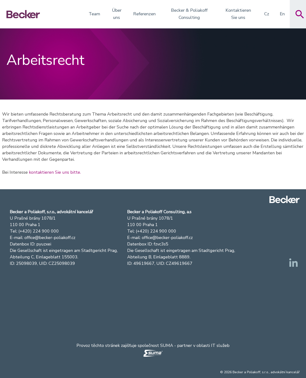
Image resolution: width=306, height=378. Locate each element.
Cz (266, 14)
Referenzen (144, 14)
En (282, 14)
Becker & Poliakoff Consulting (189, 14)
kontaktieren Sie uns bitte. (55, 172)
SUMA (166, 345)
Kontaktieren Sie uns (238, 14)
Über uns (116, 14)
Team (94, 14)
